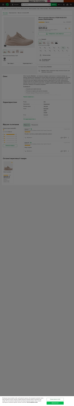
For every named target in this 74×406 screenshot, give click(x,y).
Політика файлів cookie (32, 402)
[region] (37, 401)
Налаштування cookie (55, 399)
